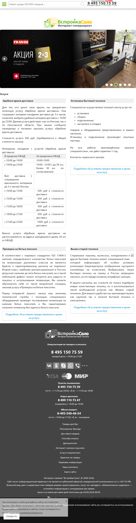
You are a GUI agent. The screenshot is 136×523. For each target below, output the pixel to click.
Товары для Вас (70, 424)
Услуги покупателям (70, 453)
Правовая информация (70, 462)
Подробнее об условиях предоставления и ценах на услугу (102, 170)
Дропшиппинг (70, 443)
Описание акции (127, 32)
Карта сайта (70, 472)
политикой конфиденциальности (25, 513)
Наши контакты (70, 467)
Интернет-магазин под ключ (70, 448)
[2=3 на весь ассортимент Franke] (68, 59)
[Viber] (77, 365)
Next (131, 59)
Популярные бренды (70, 429)
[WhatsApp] (70, 365)
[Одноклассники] (56, 365)
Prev (4, 59)
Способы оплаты (70, 438)
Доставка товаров (70, 433)
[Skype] (63, 365)
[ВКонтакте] (49, 365)
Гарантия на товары (70, 457)
